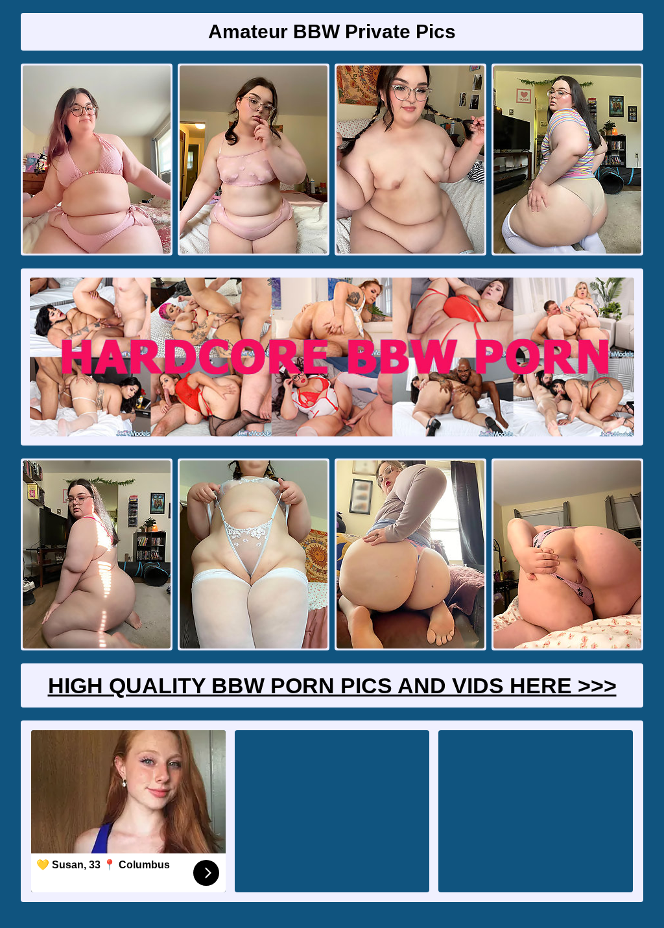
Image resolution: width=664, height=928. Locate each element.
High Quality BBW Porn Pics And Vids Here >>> (332, 685)
